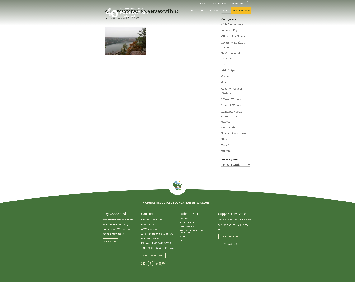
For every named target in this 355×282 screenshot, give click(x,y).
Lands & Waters (231, 105)
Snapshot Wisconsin (234, 133)
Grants (191, 10)
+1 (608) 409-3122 (161, 243)
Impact (214, 10)
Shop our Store (218, 3)
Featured (227, 64)
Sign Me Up (110, 241)
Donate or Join (229, 236)
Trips (202, 10)
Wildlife (226, 151)
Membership (187, 222)
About (178, 10)
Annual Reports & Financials (191, 231)
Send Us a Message (153, 255)
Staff (224, 139)
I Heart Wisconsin (232, 99)
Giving (225, 76)
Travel (225, 145)
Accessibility (229, 30)
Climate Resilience (233, 36)
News (183, 236)
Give (225, 10)
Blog (183, 240)
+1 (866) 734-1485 (163, 248)
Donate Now (237, 3)
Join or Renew (241, 10)
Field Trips (228, 70)
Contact (203, 3)
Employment (188, 226)
